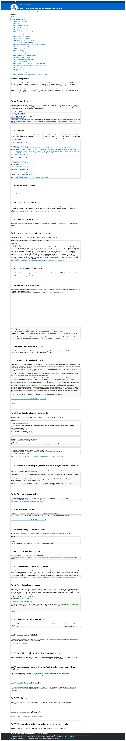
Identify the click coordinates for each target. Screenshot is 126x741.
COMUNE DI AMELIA (17, 118)
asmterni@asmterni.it (21, 154)
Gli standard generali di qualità (19, 687)
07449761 (20, 176)
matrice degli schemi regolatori (46, 673)
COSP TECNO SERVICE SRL (19, 114)
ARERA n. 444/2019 (63, 84)
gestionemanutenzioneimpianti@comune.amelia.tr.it (31, 177)
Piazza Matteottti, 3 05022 (25, 174)
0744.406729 (21, 164)
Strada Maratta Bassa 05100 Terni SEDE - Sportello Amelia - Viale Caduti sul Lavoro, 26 (45, 148)
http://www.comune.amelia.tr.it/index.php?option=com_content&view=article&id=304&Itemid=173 (37, 260)
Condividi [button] (13, 14)
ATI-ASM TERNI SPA (17, 111)
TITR (41, 84)
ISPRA (65, 292)
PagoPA (13, 541)
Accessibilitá (13, 739)
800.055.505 (14, 243)
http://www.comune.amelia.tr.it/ (66, 738)
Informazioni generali (19, 19)
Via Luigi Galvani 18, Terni (25, 163)
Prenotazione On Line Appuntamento (21, 601)
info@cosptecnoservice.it (22, 166)
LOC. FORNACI (15, 245)
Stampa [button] (12, 16)
